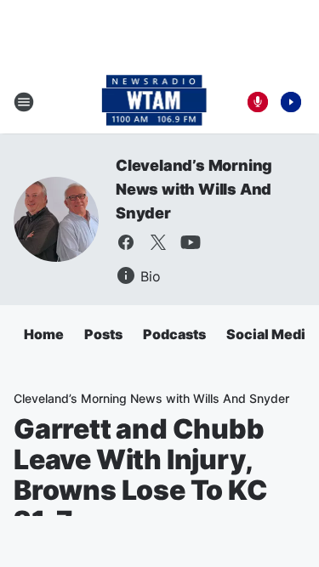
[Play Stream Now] (291, 102)
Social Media (269, 334)
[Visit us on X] (158, 242)
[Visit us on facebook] (126, 242)
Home (44, 334)
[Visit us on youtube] (190, 242)
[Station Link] (154, 102)
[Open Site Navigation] (24, 102)
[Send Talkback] (258, 102)
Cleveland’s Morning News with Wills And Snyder (194, 189)
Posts (103, 334)
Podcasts (174, 334)
